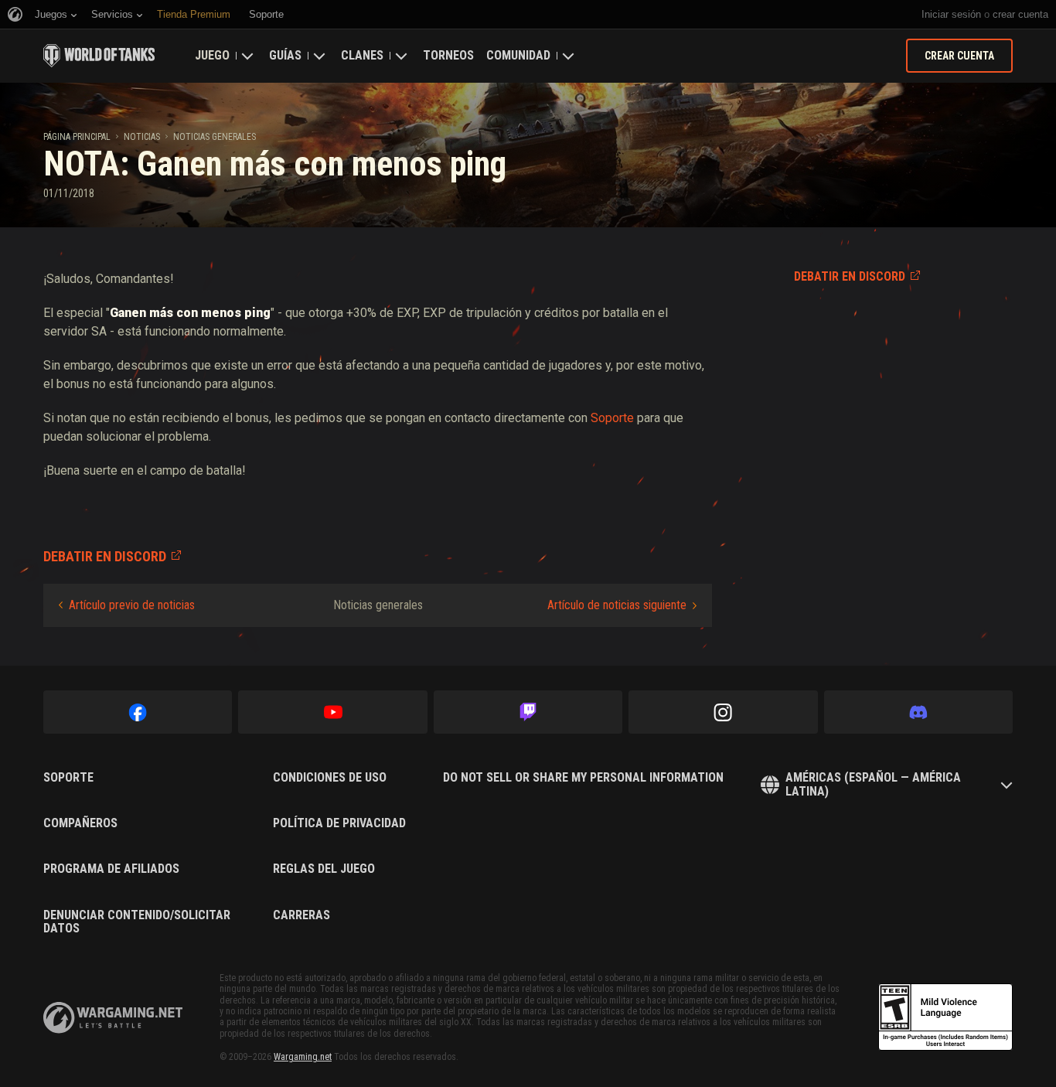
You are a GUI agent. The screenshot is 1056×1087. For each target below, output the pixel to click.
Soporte (612, 418)
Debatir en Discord (849, 276)
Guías (285, 55)
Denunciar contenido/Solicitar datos (136, 921)
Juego (212, 55)
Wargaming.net (303, 1056)
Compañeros (80, 823)
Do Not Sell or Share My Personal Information (583, 778)
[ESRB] (945, 1017)
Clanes (362, 55)
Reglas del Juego (324, 869)
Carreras (301, 915)
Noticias (142, 136)
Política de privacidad (339, 823)
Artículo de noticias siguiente (616, 605)
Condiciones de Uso (330, 778)
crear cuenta (1020, 14)
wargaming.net (112, 1017)
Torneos (448, 55)
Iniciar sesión (951, 14)
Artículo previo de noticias (132, 605)
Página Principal (77, 136)
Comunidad (518, 55)
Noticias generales (214, 136)
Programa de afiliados (111, 869)
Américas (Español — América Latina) (873, 784)
